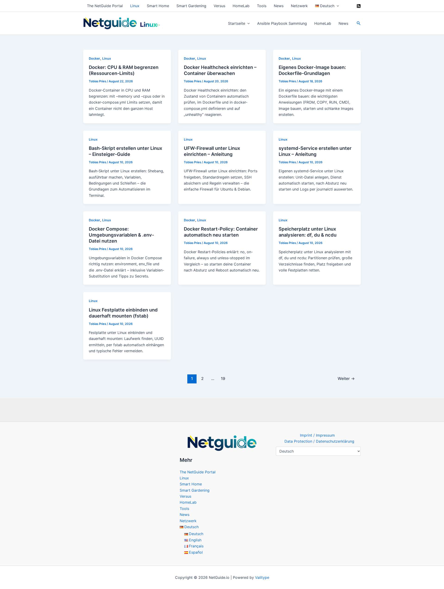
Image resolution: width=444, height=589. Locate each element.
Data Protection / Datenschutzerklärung (319, 441)
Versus (219, 5)
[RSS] (359, 6)
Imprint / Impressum (317, 435)
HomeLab (241, 5)
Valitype (262, 577)
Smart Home (158, 5)
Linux (134, 5)
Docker (94, 58)
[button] (336, 6)
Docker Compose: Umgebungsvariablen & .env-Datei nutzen (121, 235)
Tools (261, 5)
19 (223, 378)
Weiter (346, 378)
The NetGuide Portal (105, 5)
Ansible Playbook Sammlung (282, 23)
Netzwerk (299, 5)
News (279, 5)
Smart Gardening (191, 5)
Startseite (236, 23)
